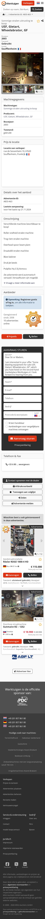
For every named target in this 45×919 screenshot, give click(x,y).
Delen (23, 497)
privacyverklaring (9, 912)
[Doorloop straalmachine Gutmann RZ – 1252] (22, 605)
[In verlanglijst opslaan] (38, 21)
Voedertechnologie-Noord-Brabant (22, 750)
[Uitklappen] (22, 586)
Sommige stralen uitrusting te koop (20, 108)
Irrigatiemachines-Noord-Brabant (22, 771)
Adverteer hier (23, 671)
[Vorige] (4, 73)
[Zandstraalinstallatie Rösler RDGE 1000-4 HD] (22, 540)
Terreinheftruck (11, 738)
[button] (42, 3)
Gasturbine (22, 744)
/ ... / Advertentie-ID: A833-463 (18, 14)
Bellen (35, 336)
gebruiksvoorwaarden (27, 912)
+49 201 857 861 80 (17, 718)
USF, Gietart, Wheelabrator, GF (18, 116)
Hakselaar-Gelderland (31, 738)
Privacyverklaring (22, 445)
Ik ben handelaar (16, 423)
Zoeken (38, 9)
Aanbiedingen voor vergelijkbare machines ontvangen (24, 428)
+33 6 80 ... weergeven (19, 464)
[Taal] (38, 3)
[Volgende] (41, 73)
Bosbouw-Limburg (22, 756)
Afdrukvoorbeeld (23, 486)
